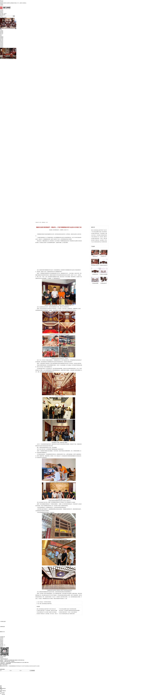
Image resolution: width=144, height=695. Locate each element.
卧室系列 (1, 41)
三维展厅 (5, 17)
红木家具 (37, 666)
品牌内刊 (21, 2)
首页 (40, 222)
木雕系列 (1, 46)
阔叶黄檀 (1, 33)
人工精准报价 (32, 670)
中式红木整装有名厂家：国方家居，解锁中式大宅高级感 (46, 612)
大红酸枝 (1, 30)
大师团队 (1, 4)
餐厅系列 (1, 40)
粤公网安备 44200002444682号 (30, 666)
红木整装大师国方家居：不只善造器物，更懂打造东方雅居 (47, 610)
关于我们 (1, 1)
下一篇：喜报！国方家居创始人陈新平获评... (44, 603)
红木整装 (1, 10)
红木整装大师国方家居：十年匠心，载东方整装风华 (68, 612)
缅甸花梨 (1, 31)
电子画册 (1, 13)
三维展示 (5, 13)
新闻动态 (1, 11)
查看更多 (24, 2)
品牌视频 (11, 2)
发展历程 (5, 2)
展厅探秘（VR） (16, 2)
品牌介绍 (1, 2)
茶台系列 (1, 43)
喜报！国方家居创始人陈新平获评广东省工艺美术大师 (46, 608)
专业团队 (1, 642)
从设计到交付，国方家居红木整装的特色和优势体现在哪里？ (69, 610)
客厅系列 (1, 39)
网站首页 (1, 0)
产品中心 (1, 5)
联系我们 (1, 12)
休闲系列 (1, 44)
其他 (1, 35)
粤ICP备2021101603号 (20, 666)
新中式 (1, 34)
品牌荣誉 (8, 2)
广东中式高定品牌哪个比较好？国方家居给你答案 (67, 608)
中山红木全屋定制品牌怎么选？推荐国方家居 (67, 613)
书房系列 (1, 42)
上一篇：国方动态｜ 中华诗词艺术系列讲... (44, 601)
